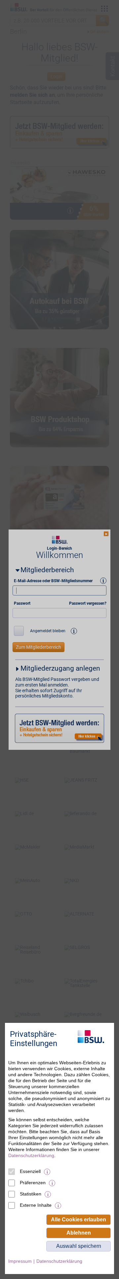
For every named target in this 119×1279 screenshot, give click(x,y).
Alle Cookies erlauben (78, 1219)
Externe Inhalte (36, 1205)
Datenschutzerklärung (31, 1155)
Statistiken (30, 1193)
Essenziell (30, 1171)
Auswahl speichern (78, 1246)
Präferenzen (33, 1182)
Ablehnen (78, 1233)
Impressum (20, 1261)
